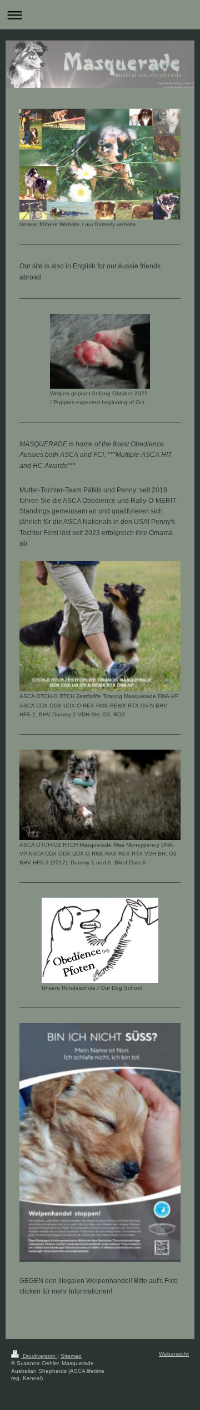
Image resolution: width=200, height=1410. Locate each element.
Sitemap (71, 1356)
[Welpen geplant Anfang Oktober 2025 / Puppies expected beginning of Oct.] (100, 351)
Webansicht (174, 1354)
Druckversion (39, 1356)
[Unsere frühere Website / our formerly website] (100, 164)
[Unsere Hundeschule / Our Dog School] (100, 940)
